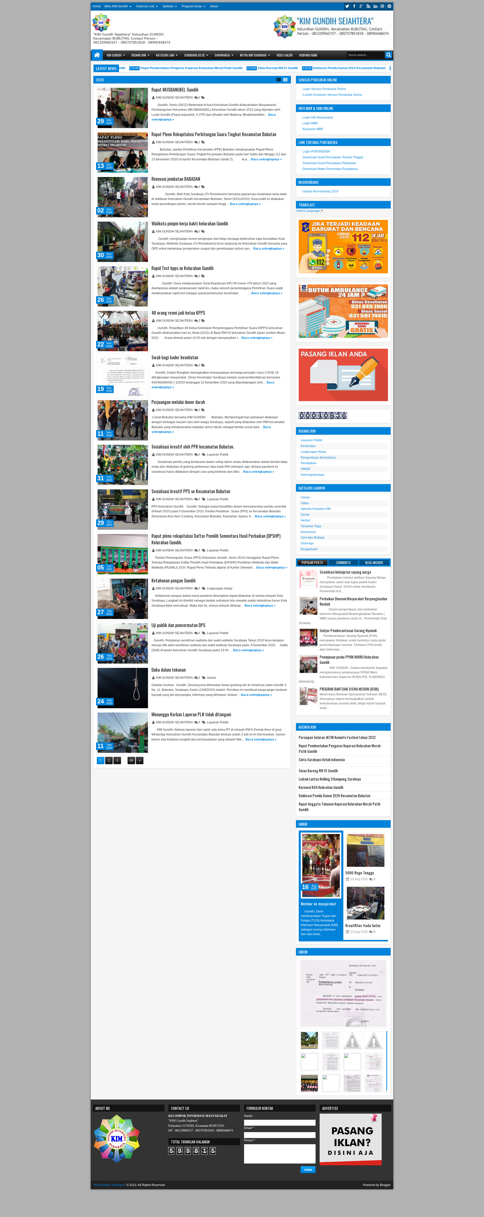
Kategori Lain (165, 55)
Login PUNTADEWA (316, 151)
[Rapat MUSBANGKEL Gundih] (123, 108)
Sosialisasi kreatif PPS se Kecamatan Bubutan (191, 491)
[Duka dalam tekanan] (123, 688)
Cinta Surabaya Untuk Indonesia (322, 759)
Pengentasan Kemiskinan (318, 457)
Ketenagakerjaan (312, 475)
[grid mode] (285, 79)
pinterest (389, 6)
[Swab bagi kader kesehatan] (123, 375)
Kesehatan (308, 446)
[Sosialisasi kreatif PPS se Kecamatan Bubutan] (123, 509)
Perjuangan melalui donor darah (178, 402)
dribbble (382, 6)
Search (388, 54)
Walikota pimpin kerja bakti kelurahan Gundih (190, 223)
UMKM (305, 469)
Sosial (305, 514)
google (361, 6)
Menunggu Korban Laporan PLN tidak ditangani (191, 714)
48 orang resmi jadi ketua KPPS (178, 312)
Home (97, 6)
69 (131, 760)
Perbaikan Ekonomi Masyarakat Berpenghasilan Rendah (353, 601)
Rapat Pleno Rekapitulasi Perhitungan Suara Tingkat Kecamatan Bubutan (214, 134)
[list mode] (279, 79)
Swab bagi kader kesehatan (175, 357)
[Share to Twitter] (138, 91)
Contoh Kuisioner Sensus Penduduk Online (332, 95)
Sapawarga (222, 55)
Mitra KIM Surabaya (253, 55)
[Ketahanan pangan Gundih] (123, 599)
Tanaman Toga (311, 526)
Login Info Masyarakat (317, 117)
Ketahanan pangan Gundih (174, 580)
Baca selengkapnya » (266, 159)
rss (368, 6)
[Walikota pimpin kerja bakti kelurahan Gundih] (123, 242)
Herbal (305, 520)
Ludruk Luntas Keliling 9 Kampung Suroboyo (330, 779)
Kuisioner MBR (312, 129)
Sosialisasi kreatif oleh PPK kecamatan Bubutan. (193, 446)
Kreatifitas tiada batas (363, 925)
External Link (145, 6)
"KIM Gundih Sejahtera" (109, 1185)
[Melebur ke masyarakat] (321, 865)
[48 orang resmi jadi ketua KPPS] (123, 331)
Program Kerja (192, 6)
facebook (354, 6)
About (214, 6)
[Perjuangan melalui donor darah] (123, 420)
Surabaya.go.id (194, 55)
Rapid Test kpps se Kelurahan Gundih (183, 268)
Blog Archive (374, 562)
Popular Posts (312, 562)
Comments (343, 562)
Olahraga (307, 543)
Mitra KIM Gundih (116, 6)
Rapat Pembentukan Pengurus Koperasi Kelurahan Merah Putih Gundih (176, 68)
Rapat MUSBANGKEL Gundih (175, 89)
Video (305, 503)
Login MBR (310, 123)
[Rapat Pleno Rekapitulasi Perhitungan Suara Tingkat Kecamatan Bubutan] (123, 152)
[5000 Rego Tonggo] (365, 850)
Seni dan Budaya (312, 537)
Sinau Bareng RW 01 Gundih (262, 68)
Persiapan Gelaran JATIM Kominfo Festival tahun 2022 (337, 737)
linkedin (375, 6)
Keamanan (308, 532)
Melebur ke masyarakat (318, 904)
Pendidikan (308, 463)
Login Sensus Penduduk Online (324, 89)
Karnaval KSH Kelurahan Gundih (321, 787)
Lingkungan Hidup (219, 588)
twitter (347, 6)
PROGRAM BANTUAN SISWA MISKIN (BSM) (349, 689)
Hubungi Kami (308, 55)
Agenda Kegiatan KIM (316, 509)
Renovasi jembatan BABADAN (176, 178)
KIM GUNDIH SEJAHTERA (174, 97)
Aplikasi (168, 6)
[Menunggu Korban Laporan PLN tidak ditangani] (123, 733)
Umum (211, 677)
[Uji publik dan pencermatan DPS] (123, 643)
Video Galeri (285, 55)
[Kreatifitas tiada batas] (365, 903)
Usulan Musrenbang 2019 (320, 191)
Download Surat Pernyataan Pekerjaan (329, 163)
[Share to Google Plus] (143, 91)
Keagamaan (309, 549)
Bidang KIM (139, 55)
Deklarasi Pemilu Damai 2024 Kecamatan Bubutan (334, 68)
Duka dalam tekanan (169, 669)
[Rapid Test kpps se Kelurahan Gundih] (123, 286)
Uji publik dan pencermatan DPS (178, 625)
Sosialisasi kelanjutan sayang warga (345, 572)
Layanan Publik (217, 454)
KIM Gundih (114, 55)
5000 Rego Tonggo (359, 873)
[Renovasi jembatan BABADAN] (123, 197)
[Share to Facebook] (132, 91)
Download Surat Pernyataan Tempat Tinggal (332, 157)
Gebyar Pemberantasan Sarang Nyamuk (348, 630)
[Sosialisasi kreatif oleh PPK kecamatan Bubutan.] (123, 465)
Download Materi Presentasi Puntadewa (330, 169)
